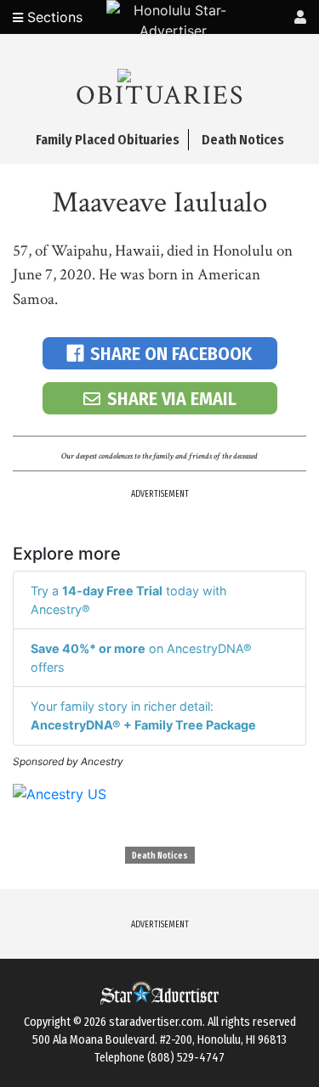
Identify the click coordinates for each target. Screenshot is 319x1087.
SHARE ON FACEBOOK (171, 353)
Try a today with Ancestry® (129, 600)
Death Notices (160, 856)
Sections (53, 16)
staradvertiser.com (155, 1022)
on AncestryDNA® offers (141, 657)
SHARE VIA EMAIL (171, 398)
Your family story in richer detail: (143, 715)
